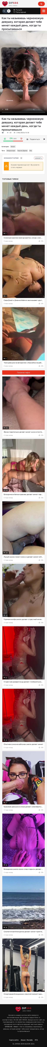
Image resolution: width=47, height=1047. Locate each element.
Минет (13, 147)
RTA (36, 1040)
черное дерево (22, 151)
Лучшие (18, 10)
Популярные (20, 12)
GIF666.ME (8, 1027)
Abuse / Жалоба (27, 1040)
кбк (31, 151)
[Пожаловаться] (44, 139)
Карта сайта (13, 1040)
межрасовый (11, 151)
